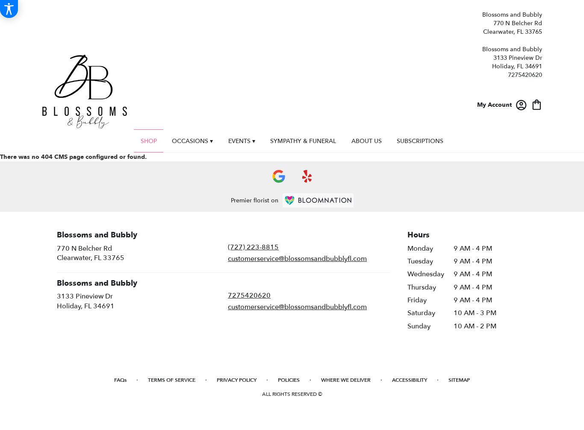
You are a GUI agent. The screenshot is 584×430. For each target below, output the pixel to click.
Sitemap (459, 380)
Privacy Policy (237, 380)
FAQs (120, 380)
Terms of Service (171, 380)
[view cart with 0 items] (536, 104)
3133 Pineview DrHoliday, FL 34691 (86, 301)
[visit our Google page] (279, 176)
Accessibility (409, 380)
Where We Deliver (346, 380)
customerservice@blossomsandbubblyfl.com (297, 258)
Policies (289, 380)
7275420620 (525, 75)
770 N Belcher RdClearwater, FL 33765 (90, 253)
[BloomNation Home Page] (318, 200)
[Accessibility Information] (9, 9)
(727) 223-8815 (253, 247)
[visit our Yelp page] (307, 176)
